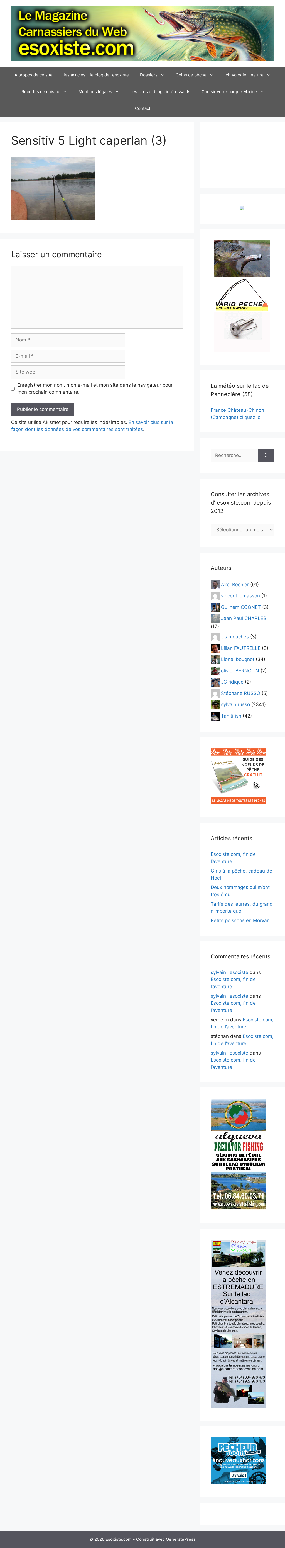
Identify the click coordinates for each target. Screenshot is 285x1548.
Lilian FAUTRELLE (241, 648)
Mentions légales (95, 91)
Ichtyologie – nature (244, 74)
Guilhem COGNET (241, 607)
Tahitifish (231, 715)
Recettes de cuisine (40, 91)
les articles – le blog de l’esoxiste (96, 74)
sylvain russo (235, 704)
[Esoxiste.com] (142, 33)
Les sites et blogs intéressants (160, 91)
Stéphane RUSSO (240, 693)
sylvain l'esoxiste (229, 972)
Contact (142, 108)
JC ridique (232, 682)
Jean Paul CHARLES (243, 618)
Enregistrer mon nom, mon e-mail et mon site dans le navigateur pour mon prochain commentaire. (95, 388)
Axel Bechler (235, 584)
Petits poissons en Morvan (240, 920)
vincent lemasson (240, 596)
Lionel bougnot (237, 659)
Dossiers (149, 74)
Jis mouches (235, 636)
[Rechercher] (266, 455)
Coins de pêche (191, 74)
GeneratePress (181, 1539)
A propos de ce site (33, 74)
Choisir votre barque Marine (229, 91)
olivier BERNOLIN (240, 670)
